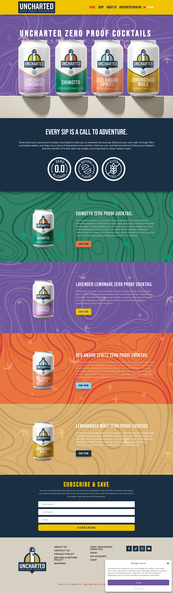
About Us (112, 7)
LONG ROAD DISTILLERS (95, 584)
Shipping (60, 563)
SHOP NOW (84, 244)
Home (92, 7)
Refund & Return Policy (65, 558)
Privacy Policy (138, 588)
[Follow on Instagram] (142, 548)
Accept (138, 582)
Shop (101, 7)
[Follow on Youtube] (149, 548)
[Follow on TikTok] (135, 548)
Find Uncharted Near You (101, 548)
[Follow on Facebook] (129, 548)
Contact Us (61, 550)
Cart (93, 559)
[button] (168, 563)
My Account (98, 556)
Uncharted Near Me (130, 7)
